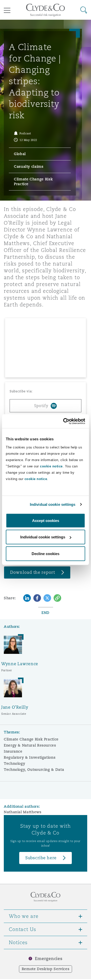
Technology (14, 763)
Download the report (32, 572)
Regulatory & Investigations (29, 757)
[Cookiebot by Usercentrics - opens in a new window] (64, 421)
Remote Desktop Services (46, 969)
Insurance (13, 751)
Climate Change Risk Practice (31, 739)
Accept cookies (45, 520)
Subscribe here (41, 858)
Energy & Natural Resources (30, 745)
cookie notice (51, 466)
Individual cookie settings (53, 504)
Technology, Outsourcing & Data (34, 769)
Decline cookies (45, 553)
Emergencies (48, 958)
